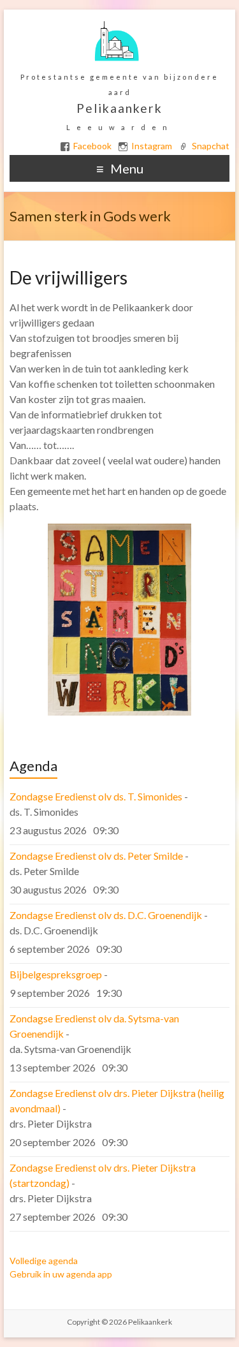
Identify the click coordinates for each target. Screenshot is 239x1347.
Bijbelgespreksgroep (56, 974)
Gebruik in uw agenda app (61, 1274)
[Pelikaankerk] (116, 25)
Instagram (151, 146)
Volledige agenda (44, 1260)
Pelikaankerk (119, 108)
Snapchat (210, 146)
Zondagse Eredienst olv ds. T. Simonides (96, 796)
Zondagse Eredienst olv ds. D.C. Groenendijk (106, 915)
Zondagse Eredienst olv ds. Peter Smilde (96, 856)
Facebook (92, 146)
